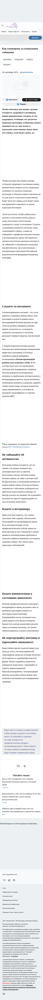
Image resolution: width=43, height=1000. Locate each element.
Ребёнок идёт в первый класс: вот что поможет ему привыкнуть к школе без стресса (21, 811)
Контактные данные (9, 908)
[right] (41, 32)
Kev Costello (13, 447)
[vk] (18, 766)
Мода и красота (13, 31)
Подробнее (14, 956)
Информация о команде (10, 892)
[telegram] (25, 766)
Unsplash (25, 447)
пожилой (19, 59)
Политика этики (7, 896)
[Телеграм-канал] (21, 104)
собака (29, 59)
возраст (7, 64)
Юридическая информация (11, 904)
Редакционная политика (10, 900)
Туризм (34, 31)
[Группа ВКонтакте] (11, 99)
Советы (3, 31)
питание (7, 59)
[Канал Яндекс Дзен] (31, 99)
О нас (4, 888)
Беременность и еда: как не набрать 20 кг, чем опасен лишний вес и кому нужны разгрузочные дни (21, 798)
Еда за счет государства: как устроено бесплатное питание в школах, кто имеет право (19, 783)
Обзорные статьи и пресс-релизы (13, 912)
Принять (35, 38)
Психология (25, 31)
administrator (26, 72)
